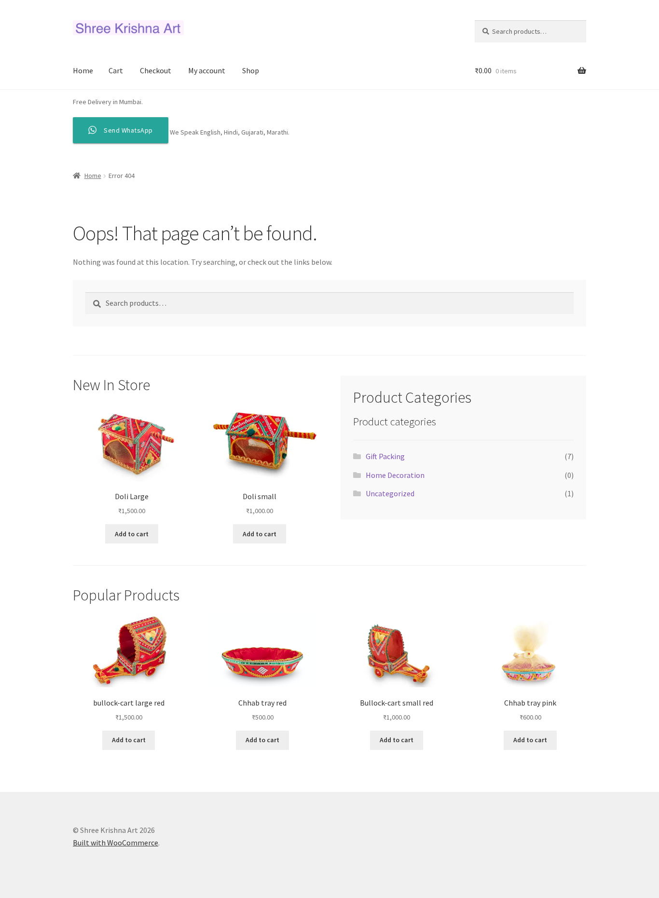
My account (206, 70)
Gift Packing (385, 456)
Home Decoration (395, 475)
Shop (250, 70)
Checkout (155, 70)
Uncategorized (390, 493)
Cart (116, 70)
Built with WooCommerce (115, 842)
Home (83, 70)
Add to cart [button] (132, 534)
